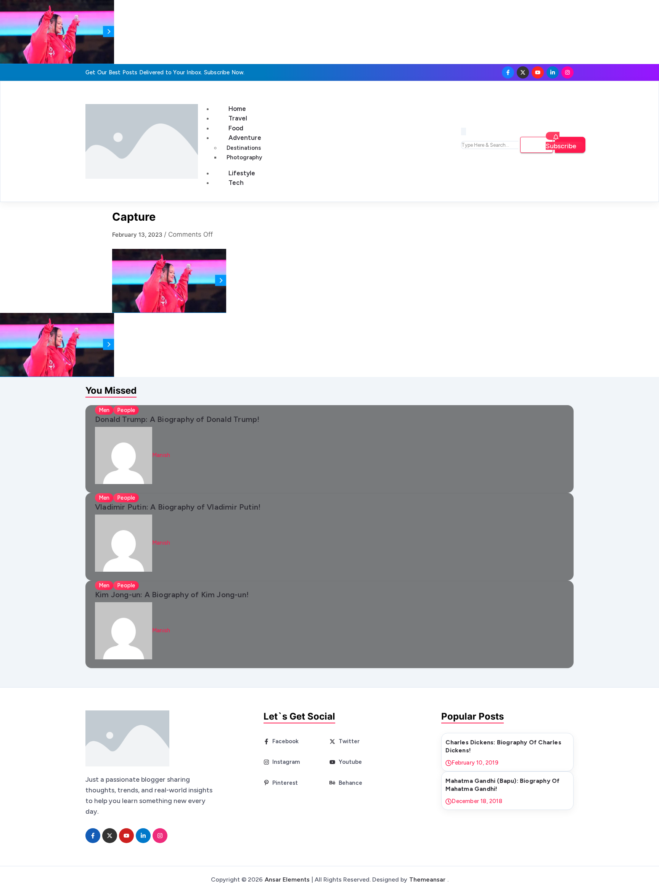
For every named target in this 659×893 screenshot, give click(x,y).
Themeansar (427, 879)
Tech (236, 182)
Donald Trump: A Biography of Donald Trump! (177, 419)
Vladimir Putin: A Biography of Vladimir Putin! (177, 506)
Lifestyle (241, 173)
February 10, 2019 (475, 762)
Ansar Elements (287, 879)
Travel (237, 118)
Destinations (244, 147)
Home (237, 108)
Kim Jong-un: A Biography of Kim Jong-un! (172, 594)
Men (104, 410)
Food (235, 128)
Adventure (244, 137)
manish (161, 455)
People (126, 410)
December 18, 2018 (477, 801)
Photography (244, 157)
